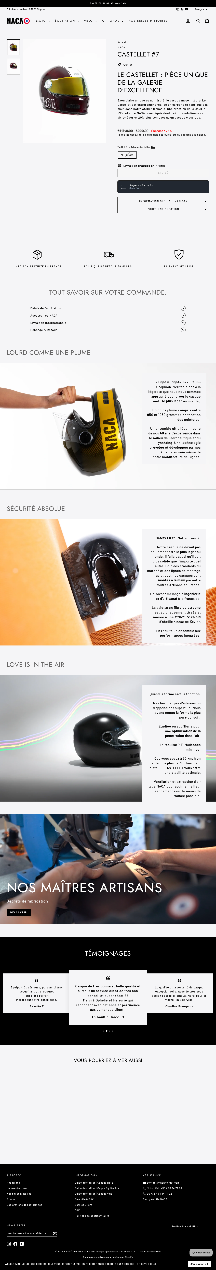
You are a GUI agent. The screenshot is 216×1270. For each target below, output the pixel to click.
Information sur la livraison (163, 201)
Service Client (83, 1204)
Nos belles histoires (148, 21)
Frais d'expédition (148, 134)
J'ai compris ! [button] (199, 1264)
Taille (134, 147)
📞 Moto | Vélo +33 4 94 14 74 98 (162, 1188)
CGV (77, 1210)
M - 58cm (127, 155)
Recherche (13, 1182)
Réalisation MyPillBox (185, 1226)
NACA (121, 47)
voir (30, 1127)
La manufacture (17, 1188)
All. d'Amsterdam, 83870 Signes (26, 9)
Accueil (122, 42)
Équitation (65, 21)
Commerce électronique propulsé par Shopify (108, 1257)
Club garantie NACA (155, 1199)
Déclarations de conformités (24, 1204)
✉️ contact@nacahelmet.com (161, 1182)
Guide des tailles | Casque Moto (94, 1182)
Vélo (89, 21)
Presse (11, 1199)
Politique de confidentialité (92, 1215)
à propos (111, 21)
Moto (41, 21)
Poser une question (163, 209)
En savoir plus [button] (146, 1263)
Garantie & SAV (84, 1199)
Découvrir (18, 912)
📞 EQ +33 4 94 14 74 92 (157, 1193)
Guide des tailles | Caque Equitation (97, 1188)
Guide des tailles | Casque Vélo (93, 1193)
